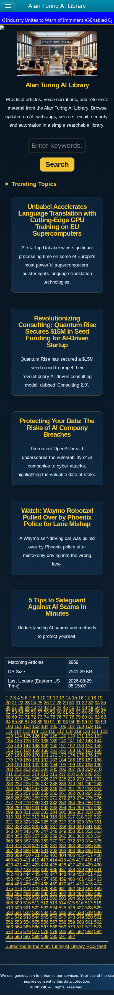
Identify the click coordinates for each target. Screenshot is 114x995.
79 (78, 717)
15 (74, 697)
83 (103, 717)
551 (98, 917)
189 (9, 764)
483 (80, 888)
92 (58, 721)
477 (27, 888)
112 (17, 731)
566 (36, 926)
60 (58, 712)
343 (9, 831)
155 (98, 745)
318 (80, 817)
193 (44, 764)
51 (103, 707)
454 (18, 879)
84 (8, 721)
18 (93, 697)
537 (71, 912)
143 (89, 740)
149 (44, 745)
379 (36, 845)
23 (27, 702)
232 (98, 779)
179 (18, 760)
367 (27, 841)
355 (18, 836)
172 (53, 755)
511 (35, 903)
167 (9, 755)
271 (53, 798)
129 (62, 736)
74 (46, 717)
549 (80, 917)
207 (71, 769)
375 (98, 841)
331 (98, 822)
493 (71, 893)
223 (18, 779)
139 (53, 740)
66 (97, 712)
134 (9, 740)
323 (27, 822)
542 (18, 917)
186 (80, 760)
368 (36, 841)
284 (71, 802)
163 (71, 750)
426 (62, 865)
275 (89, 798)
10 (42, 697)
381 (53, 845)
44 (58, 707)
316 (62, 817)
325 (44, 822)
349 (62, 831)
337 (53, 826)
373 (80, 841)
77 (65, 717)
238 (53, 783)
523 (44, 907)
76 (58, 717)
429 (89, 865)
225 (36, 779)
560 (80, 922)
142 (80, 740)
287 (98, 802)
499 (27, 898)
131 (80, 736)
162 (62, 750)
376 (9, 845)
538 (80, 912)
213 (26, 774)
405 (71, 855)
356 (27, 836)
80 (84, 717)
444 (27, 874)
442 (9, 874)
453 (9, 879)
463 (98, 879)
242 (89, 783)
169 (27, 755)
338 (62, 826)
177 (98, 755)
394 (71, 850)
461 (80, 879)
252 (80, 788)
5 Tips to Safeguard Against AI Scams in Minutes (57, 606)
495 (89, 893)
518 (97, 903)
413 (44, 860)
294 (62, 807)
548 (71, 917)
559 (71, 922)
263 (80, 793)
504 (71, 898)
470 (62, 884)
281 (44, 802)
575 (18, 931)
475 (9, 888)
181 (36, 760)
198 (89, 764)
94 (71, 721)
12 (55, 697)
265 (98, 793)
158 (27, 750)
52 (8, 712)
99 (103, 721)
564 (18, 926)
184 (62, 760)
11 (49, 697)
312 (26, 817)
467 (36, 884)
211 (9, 774)
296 (80, 807)
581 (71, 931)
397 (98, 850)
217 (62, 774)
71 (27, 717)
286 (89, 802)
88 (33, 721)
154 (89, 745)
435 (44, 869)
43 (52, 707)
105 (53, 726)
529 (98, 907)
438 (71, 869)
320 (97, 817)
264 (89, 793)
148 (36, 745)
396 (89, 850)
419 (97, 860)
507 (98, 898)
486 (9, 893)
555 (36, 922)
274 (80, 798)
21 (14, 702)
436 (53, 869)
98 (97, 721)
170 (36, 755)
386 (98, 845)
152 (71, 745)
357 (36, 836)
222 (9, 779)
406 (80, 855)
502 (53, 898)
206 (62, 769)
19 (99, 697)
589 (44, 936)
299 (9, 812)
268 (27, 798)
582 (80, 931)
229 (71, 779)
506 (89, 898)
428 (80, 865)
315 (53, 817)
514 (62, 903)
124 (18, 736)
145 (9, 745)
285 (80, 802)
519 (9, 907)
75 (52, 717)
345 (27, 831)
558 (62, 922)
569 (62, 926)
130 (71, 736)
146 (18, 745)
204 (44, 769)
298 (98, 807)
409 (9, 860)
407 (89, 855)
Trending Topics (34, 184)
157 (18, 750)
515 (71, 903)
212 (18, 774)
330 (89, 822)
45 (65, 707)
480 (53, 888)
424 (44, 865)
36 (8, 707)
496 (98, 893)
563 (9, 926)
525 (62, 907)
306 (71, 812)
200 (9, 769)
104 (44, 726)
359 (53, 836)
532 (27, 912)
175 (80, 755)
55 (27, 712)
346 (36, 831)
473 (89, 884)
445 (36, 874)
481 (62, 888)
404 (62, 855)
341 (89, 826)
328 (71, 822)
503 (62, 898)
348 (53, 831)
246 (27, 788)
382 (62, 845)
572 (89, 926)
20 (8, 702)
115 (43, 731)
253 (89, 788)
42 (46, 707)
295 (71, 807)
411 (26, 860)
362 (80, 836)
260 (53, 793)
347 (44, 831)
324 (36, 822)
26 (46, 702)
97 (90, 721)
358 (44, 836)
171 (44, 755)
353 (98, 831)
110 (97, 726)
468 (44, 884)
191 (27, 764)
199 (98, 764)
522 (36, 907)
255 (9, 793)
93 (65, 721)
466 (27, 884)
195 (62, 764)
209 (89, 769)
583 (89, 931)
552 (9, 922)
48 (84, 707)
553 (18, 922)
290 (27, 807)
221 (97, 774)
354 (9, 836)
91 (52, 721)
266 (9, 798)
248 (44, 788)
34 (97, 702)
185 (71, 760)
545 (44, 917)
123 (9, 736)
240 (71, 783)
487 (18, 893)
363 (89, 836)
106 (62, 726)
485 (98, 888)
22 (20, 702)
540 (98, 912)
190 (18, 764)
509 (18, 903)
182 (44, 760)
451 (89, 874)
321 (9, 822)
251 (71, 788)
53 (14, 712)
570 (71, 926)
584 (98, 931)
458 (53, 879)
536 (62, 912)
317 (71, 817)
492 (62, 893)
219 (80, 774)
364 (98, 836)
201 (18, 769)
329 (80, 822)
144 (98, 740)
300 (18, 812)
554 (27, 922)
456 (36, 879)
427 (71, 865)
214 (35, 774)
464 (9, 884)
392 (53, 850)
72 (33, 717)
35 (103, 702)
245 (18, 788)
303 (44, 812)
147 (27, 745)
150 (53, 745)
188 (98, 760)
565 (27, 926)
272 (62, 798)
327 (62, 822)
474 (98, 884)
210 (98, 769)
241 (80, 783)
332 (9, 826)
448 (62, 874)
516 (80, 903)
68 (8, 717)
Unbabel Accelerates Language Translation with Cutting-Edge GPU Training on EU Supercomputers (57, 220)
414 (53, 860)
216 (53, 774)
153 (80, 745)
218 (71, 774)
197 (80, 764)
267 (18, 798)
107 (71, 726)
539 (89, 912)
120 (86, 731)
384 (80, 845)
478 (36, 888)
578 (44, 931)
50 (97, 707)
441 (98, 869)
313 (35, 817)
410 (18, 860)
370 (53, 841)
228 (62, 779)
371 (62, 841)
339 (71, 826)
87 (27, 721)
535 (53, 912)
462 (89, 879)
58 (46, 712)
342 (98, 826)
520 (18, 907)
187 (89, 760)
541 (9, 917)
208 (80, 769)
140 (62, 740)
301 (27, 812)
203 (36, 769)
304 (53, 812)
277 (9, 802)
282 (53, 802)
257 (27, 793)
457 (44, 879)
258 (36, 793)
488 (27, 893)
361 (71, 836)
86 (20, 721)
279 (27, 802)
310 (9, 817)
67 (103, 712)
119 (77, 731)
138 (44, 740)
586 (18, 936)
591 (62, 936)
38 (20, 707)
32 (84, 702)
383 (71, 845)
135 (18, 740)
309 (98, 812)
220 (88, 774)
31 (78, 702)
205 (53, 769)
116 (51, 731)
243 (98, 783)
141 (71, 740)
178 (9, 760)
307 (80, 812)
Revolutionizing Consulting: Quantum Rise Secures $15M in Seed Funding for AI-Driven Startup (57, 331)
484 (89, 888)
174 (71, 755)
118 (68, 731)
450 (80, 874)
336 (44, 826)
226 (44, 779)
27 (52, 702)
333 (18, 826)
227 (53, 779)
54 (20, 712)
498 (18, 898)
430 (98, 865)
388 (18, 850)
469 (53, 884)
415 (62, 860)
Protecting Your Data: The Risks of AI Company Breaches (57, 427)
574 (9, 931)
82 (97, 717)
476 (18, 888)
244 (9, 788)
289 (18, 807)
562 (98, 922)
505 (80, 898)
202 (27, 769)
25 (39, 702)
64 (84, 712)
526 (71, 907)
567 (44, 926)
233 (9, 783)
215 (44, 774)
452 (98, 874)
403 (53, 855)
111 (9, 731)
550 (89, 917)
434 (36, 869)
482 (71, 888)
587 (27, 936)
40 (33, 707)
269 (36, 798)
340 (80, 826)
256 (18, 793)
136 (27, 740)
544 (36, 917)
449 (71, 874)
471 (71, 884)
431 (9, 869)
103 (36, 726)
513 (53, 903)
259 (44, 793)
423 (36, 865)
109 (89, 726)
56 (33, 712)
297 (89, 807)
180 (27, 760)
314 (44, 817)
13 (61, 697)
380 (44, 845)
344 (18, 831)
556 (44, 922)
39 (27, 707)
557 (53, 922)
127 (44, 736)
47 (78, 707)
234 (18, 783)
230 (80, 779)
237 (44, 783)
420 (9, 865)
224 (27, 779)
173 (62, 755)
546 (53, 917)
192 (36, 764)
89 (39, 721)
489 (36, 893)
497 (9, 898)
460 (71, 879)
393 (62, 850)
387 (9, 850)
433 (27, 869)
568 (53, 926)
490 (44, 893)
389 (27, 850)
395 (80, 850)
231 (89, 779)
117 (60, 731)
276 (98, 798)
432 (18, 869)
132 (89, 736)
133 (98, 736)
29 (65, 702)
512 (44, 903)
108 (80, 726)
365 (9, 841)
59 (52, 712)
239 (62, 783)
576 (27, 931)
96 (84, 721)
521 (27, 907)
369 (44, 841)
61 (65, 712)
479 (44, 888)
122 (104, 731)
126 (36, 736)
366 (18, 841)
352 (89, 831)
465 (18, 884)
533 (36, 912)
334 (27, 826)
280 (36, 802)
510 (27, 903)
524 (53, 907)
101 (18, 726)
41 (39, 707)
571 (80, 926)
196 (71, 764)
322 (18, 822)
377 (18, 845)
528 (89, 907)
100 (9, 726)
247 (36, 788)
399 (18, 855)
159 (36, 750)
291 (36, 807)
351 (80, 831)
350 (71, 831)
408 (98, 855)
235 (27, 783)
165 (89, 750)
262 (71, 793)
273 (71, 798)
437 (62, 869)
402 (44, 855)
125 (27, 736)
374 (89, 841)
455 (27, 879)
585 (9, 936)
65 (90, 712)
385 (89, 845)
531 (18, 912)
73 (39, 717)
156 (9, 750)
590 (53, 936)
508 (9, 903)
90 (46, 721)
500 (36, 898)
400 (27, 855)
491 (53, 893)
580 (62, 931)
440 (89, 869)
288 (9, 807)
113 (26, 731)
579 (53, 931)
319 (88, 817)
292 (44, 807)
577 (36, 931)
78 (71, 717)
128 (53, 736)
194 (53, 764)
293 (53, 807)
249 (53, 788)
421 (18, 865)
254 (98, 788)
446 (44, 874)
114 (34, 731)
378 (27, 845)
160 (44, 750)
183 (53, 760)
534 (44, 912)
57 (39, 712)
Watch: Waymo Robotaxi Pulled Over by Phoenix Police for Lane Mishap (57, 517)
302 (36, 812)
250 (62, 788)
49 (90, 707)
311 (18, 817)
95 (78, 721)
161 (53, 750)
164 (80, 750)
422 (27, 865)
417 (80, 860)
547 (62, 917)
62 (71, 712)
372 (71, 841)
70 (20, 717)
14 (68, 697)
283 (62, 802)
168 (18, 755)
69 (14, 717)
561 (89, 922)
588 (36, 936)
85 (14, 721)
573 (98, 926)
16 (80, 697)
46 (71, 707)
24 (33, 702)
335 (36, 826)
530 (9, 912)
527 (80, 907)
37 (14, 707)
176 (89, 755)
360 (62, 836)
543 (27, 917)
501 (44, 898)
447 (53, 874)
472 (80, 884)
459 (62, 879)
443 (18, 874)
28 (58, 702)
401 (36, 855)
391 (44, 850)
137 (36, 740)
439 (80, 869)
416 (71, 860)
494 (80, 893)
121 (95, 731)
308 (89, 812)
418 (88, 860)
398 (9, 855)
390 (36, 850)
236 (36, 783)
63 (78, 712)
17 (87, 697)
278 (18, 802)
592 (71, 936)
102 (27, 726)
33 (90, 702)
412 (35, 860)
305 (62, 812)
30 (71, 702)
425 (53, 865)
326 (53, 822)
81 (90, 717)
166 (98, 750)
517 (88, 903)
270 (44, 798)
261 (62, 793)
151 (62, 745)
